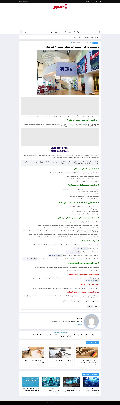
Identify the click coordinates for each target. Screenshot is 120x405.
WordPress (74, 403)
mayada (29, 393)
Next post (56, 332)
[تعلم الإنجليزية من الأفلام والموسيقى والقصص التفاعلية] (60, 352)
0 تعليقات (68, 42)
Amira (83, 42)
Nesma (95, 359)
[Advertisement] (60, 20)
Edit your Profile (75, 321)
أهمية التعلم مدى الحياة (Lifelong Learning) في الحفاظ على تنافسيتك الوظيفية (91, 390)
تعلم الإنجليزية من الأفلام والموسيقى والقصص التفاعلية (61, 361)
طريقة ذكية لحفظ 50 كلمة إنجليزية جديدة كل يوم (34, 361)
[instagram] (21, 1)
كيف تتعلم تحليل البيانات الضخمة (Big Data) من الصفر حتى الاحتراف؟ (50, 390)
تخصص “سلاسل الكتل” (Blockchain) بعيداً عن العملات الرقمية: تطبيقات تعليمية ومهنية (71, 390)
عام (46, 32)
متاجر (65, 32)
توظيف (69, 32)
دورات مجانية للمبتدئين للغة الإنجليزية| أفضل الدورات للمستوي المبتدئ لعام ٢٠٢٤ (78, 335)
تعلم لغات (51, 32)
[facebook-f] (27, 1)
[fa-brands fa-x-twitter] (25, 1)
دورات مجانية (76, 32)
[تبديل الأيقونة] (100, 32)
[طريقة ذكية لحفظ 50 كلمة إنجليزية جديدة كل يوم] (33, 352)
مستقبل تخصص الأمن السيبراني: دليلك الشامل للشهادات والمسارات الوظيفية (30, 390)
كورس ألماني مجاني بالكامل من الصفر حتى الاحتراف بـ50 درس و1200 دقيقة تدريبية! (88, 361)
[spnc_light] (21, 31)
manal (68, 359)
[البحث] (25, 32)
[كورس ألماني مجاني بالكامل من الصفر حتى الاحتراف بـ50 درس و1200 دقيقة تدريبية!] (87, 352)
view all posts (78, 324)
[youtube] (20, 1)
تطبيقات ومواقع (58, 32)
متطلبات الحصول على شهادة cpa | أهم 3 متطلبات (45, 335)
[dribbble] (23, 1)
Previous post (64, 332)
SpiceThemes (51, 403)
